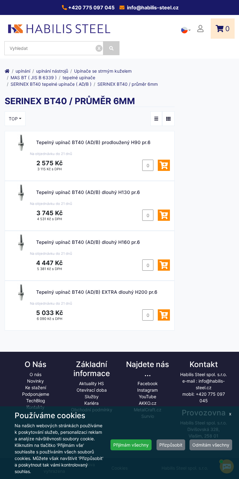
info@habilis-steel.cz (152, 7)
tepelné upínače (79, 77)
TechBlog (35, 400)
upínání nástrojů (52, 71)
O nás (35, 374)
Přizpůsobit (170, 445)
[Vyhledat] (111, 48)
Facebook (148, 383)
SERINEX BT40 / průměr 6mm (127, 84)
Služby (92, 396)
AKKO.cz (148, 403)
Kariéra (91, 403)
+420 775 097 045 (91, 7)
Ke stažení (35, 387)
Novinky (35, 381)
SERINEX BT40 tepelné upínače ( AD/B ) (51, 84)
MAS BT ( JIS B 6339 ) (34, 77)
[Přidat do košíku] (164, 165)
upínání (23, 71)
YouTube (147, 396)
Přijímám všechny (131, 445)
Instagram (147, 390)
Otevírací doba (92, 390)
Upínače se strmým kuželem (103, 71)
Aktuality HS (91, 383)
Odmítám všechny (210, 445)
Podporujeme (35, 394)
